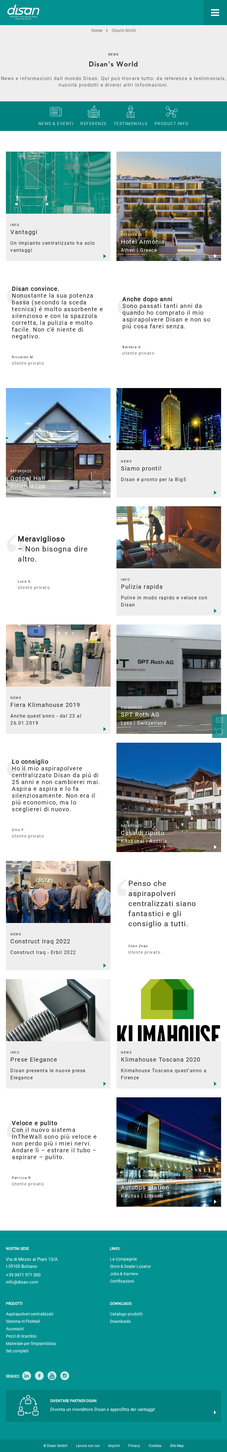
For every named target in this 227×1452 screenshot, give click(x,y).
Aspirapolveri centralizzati (29, 1314)
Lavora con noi (88, 1446)
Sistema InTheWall (23, 1321)
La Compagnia (123, 1259)
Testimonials (131, 123)
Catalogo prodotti (126, 1314)
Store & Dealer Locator (130, 1266)
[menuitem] (154, 12)
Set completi (17, 1351)
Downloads (120, 1321)
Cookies (155, 1446)
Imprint (114, 1446)
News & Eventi (56, 123)
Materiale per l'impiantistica (31, 1343)
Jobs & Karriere (124, 1273)
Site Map (177, 1446)
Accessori (15, 1328)
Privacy (134, 1446)
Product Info (172, 123)
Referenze (93, 123)
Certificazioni (122, 1281)
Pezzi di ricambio (21, 1336)
